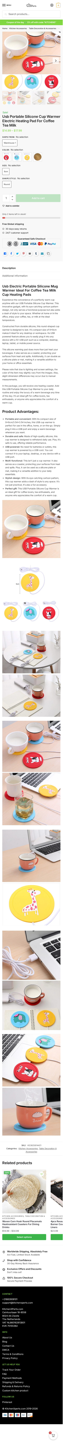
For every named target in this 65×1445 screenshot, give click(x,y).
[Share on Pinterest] (23, 253)
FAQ (4, 1374)
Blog (4, 1341)
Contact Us (8, 1345)
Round (7, 184)
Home (4, 28)
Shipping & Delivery (12, 1382)
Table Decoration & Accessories (42, 28)
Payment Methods (12, 1378)
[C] (27, 157)
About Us (7, 1337)
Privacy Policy (10, 1358)
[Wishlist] (41, 1174)
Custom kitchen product (15, 1390)
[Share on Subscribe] (42, 253)
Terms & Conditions (12, 1354)
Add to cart (38, 198)
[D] (37, 157)
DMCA (5, 1349)
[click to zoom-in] (31, 61)
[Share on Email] (29, 253)
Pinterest (7, 1402)
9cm (6, 171)
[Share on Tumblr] (36, 253)
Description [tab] (9, 268)
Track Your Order (11, 1369)
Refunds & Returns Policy (16, 1386)
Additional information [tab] (15, 275)
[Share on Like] (5, 253)
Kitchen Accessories (18, 28)
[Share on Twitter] (17, 253)
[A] (6, 157)
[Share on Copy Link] (48, 253)
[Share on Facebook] (11, 253)
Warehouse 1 (10, 143)
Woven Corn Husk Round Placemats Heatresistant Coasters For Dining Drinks (22, 1224)
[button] (12, 197)
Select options (24, 1237)
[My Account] (52, 5)
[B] (17, 157)
